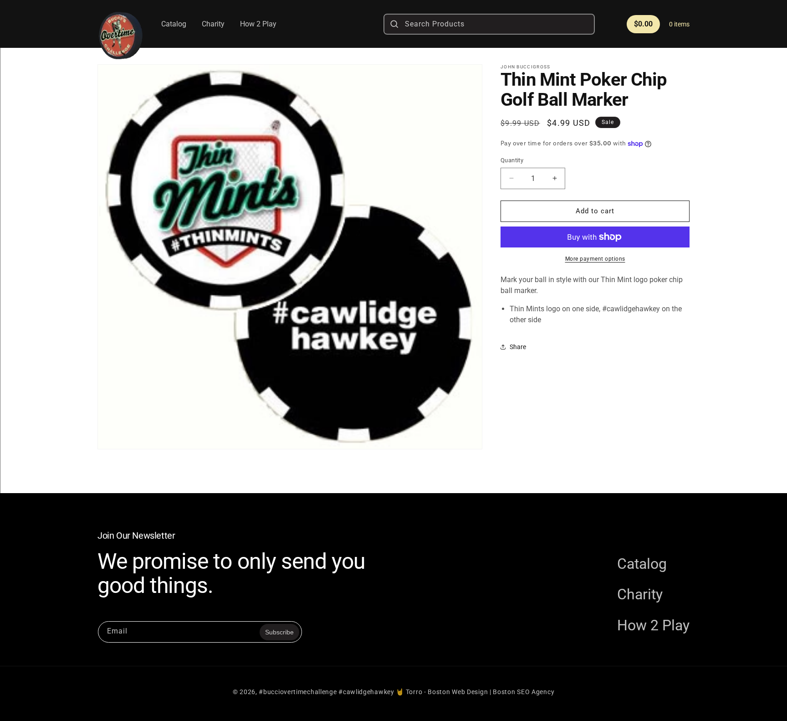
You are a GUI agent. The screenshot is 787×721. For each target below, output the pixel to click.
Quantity (512, 160)
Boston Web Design (458, 691)
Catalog (642, 563)
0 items (679, 24)
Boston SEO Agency (523, 691)
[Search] (394, 24)
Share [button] (518, 346)
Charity (640, 594)
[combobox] (489, 24)
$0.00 (643, 24)
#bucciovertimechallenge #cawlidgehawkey (326, 691)
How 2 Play (653, 625)
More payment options (595, 259)
